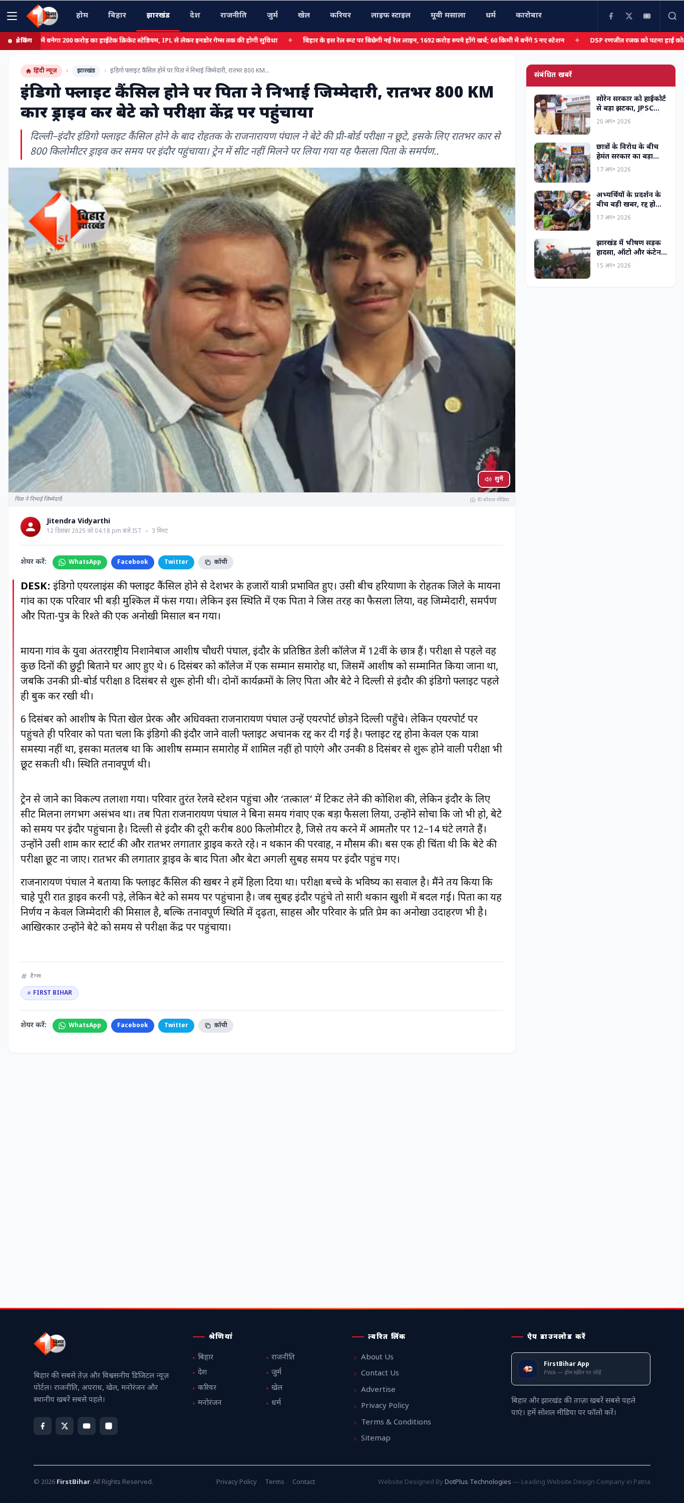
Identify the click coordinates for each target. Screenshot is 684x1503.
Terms (274, 1482)
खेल (276, 1388)
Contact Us (380, 1373)
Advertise (378, 1390)
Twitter (176, 562)
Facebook (132, 562)
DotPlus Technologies (478, 1482)
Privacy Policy (385, 1406)
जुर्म (276, 1372)
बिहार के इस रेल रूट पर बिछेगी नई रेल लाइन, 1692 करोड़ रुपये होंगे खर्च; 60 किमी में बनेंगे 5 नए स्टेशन (368, 41)
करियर (207, 1388)
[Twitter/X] (65, 1426)
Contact (303, 1482)
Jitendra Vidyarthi (78, 521)
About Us (377, 1357)
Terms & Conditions (396, 1422)
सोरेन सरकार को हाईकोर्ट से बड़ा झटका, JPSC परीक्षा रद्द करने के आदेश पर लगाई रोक (631, 114)
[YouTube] (647, 16)
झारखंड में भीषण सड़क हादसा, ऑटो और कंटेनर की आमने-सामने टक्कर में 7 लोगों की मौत (630, 258)
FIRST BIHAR (49, 993)
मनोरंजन (210, 1403)
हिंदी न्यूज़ (45, 71)
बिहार (205, 1357)
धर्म (276, 1403)
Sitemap (376, 1438)
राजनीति (283, 1357)
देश (202, 1372)
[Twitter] (629, 16)
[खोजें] (672, 16)
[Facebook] (611, 16)
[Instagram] (109, 1426)
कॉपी (220, 562)
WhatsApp (85, 562)
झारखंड (86, 71)
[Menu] (12, 16)
